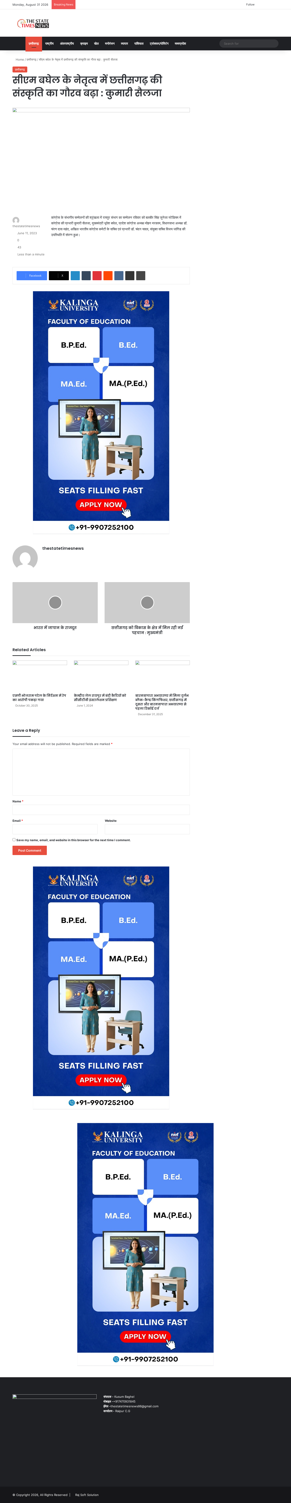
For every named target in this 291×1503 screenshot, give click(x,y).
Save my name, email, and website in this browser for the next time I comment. (73, 840)
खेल (96, 43)
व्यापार (124, 43)
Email (18, 820)
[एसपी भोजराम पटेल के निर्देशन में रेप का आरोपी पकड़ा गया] (40, 675)
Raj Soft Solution (87, 1495)
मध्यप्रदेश (180, 43)
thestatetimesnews (26, 226)
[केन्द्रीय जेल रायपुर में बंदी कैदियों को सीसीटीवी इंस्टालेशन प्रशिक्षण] (101, 675)
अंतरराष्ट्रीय (67, 43)
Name (18, 801)
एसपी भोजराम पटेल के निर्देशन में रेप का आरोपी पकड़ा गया (39, 697)
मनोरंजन (110, 43)
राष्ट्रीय (49, 43)
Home (19, 59)
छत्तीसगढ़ (34, 43)
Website (111, 820)
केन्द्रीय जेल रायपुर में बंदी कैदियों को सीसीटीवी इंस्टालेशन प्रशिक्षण (100, 697)
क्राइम (84, 43)
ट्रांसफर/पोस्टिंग (159, 43)
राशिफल (138, 43)
